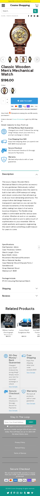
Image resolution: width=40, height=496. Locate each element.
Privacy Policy (20, 442)
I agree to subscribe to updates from (21, 426)
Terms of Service (20, 453)
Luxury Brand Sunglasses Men (24, 331)
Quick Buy (8, 324)
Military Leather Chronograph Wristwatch (8, 332)
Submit (31, 422)
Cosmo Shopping (20, 5)
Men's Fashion (12, 16)
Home (3, 16)
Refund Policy (20, 448)
